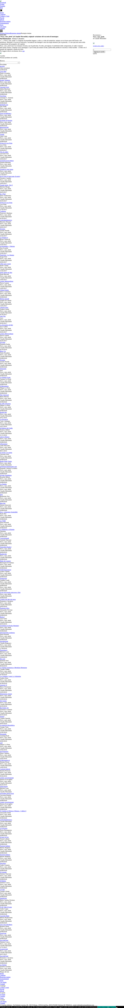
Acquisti (2, 994)
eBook (2, 19)
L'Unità (2, 889)
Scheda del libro (98, 46)
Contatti (2, 28)
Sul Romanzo (4, 751)
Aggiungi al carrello (99, 52)
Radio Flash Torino (6, 461)
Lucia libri (3, 71)
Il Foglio (2, 342)
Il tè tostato (3, 701)
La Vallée (3, 521)
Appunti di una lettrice (7, 161)
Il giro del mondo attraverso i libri (10, 592)
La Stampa (3, 484)
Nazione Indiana (5, 846)
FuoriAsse (3, 933)
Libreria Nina (4, 307)
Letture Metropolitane (6, 281)
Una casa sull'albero (6, 924)
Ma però (2, 659)
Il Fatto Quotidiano (6, 475)
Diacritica (3, 863)
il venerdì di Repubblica (7, 725)
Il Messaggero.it (5, 760)
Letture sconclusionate (7, 778)
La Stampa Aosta (5, 377)
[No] (117, 1007)
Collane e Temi (4, 16)
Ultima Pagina (4, 290)
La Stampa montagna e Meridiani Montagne (13, 667)
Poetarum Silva (4, 608)
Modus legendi (4, 299)
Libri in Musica (4, 437)
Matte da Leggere (5, 561)
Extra (1, 25)
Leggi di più (112, 1007)
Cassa (2, 998)
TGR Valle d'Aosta (6, 907)
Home (2, 12)
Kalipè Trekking (5, 80)
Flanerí (2, 716)
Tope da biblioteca (5, 113)
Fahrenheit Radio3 (5, 547)
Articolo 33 (3, 685)
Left (1, 743)
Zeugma (2, 229)
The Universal (4, 395)
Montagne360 (4, 127)
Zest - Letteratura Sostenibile (9, 512)
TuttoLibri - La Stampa (7, 255)
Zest (1, 494)
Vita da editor (4, 152)
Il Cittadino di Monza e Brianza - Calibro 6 (13, 811)
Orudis (2, 134)
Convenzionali (4, 538)
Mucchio (2, 503)
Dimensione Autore (6, 694)
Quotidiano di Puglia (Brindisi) (9, 626)
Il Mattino (3, 881)
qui (23, 51)
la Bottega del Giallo (6, 428)
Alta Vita (3, 316)
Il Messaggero (4, 386)
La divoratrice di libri (6, 325)
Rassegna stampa (5, 21)
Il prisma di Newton (6, 120)
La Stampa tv (4, 237)
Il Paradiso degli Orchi (7, 793)
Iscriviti (2, 66)
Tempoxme (3, 578)
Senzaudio (3, 734)
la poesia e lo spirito (6, 452)
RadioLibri (3, 412)
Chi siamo (3, 26)
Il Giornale (3, 872)
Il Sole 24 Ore (4, 837)
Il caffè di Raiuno (5, 404)
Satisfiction (3, 898)
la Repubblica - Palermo (7, 246)
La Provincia (4, 419)
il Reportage (3, 444)
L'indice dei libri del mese (8, 599)
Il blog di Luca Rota (6, 143)
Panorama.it (3, 650)
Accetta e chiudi (102, 1007)
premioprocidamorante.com (8, 466)
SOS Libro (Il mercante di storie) (10, 176)
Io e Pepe (3, 194)
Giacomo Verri (4, 87)
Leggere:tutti (4, 949)
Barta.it (2, 617)
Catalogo (3, 14)
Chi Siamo (3, 982)
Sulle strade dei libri (6, 272)
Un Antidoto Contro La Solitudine (10, 676)
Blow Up (3, 351)
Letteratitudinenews (6, 220)
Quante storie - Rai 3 (6, 185)
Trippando (3, 369)
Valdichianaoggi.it (5, 570)
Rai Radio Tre (4, 708)
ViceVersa (3, 96)
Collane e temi (4, 987)
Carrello (2, 996)
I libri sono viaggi (5, 264)
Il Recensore (4, 786)
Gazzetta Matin (4, 916)
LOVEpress (3, 828)
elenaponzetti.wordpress (7, 633)
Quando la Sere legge (6, 169)
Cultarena (3, 211)
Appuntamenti (4, 23)
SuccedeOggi (4, 940)
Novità (2, 18)
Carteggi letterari (5, 769)
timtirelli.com (4, 105)
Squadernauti (4, 641)
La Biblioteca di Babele (7, 529)
